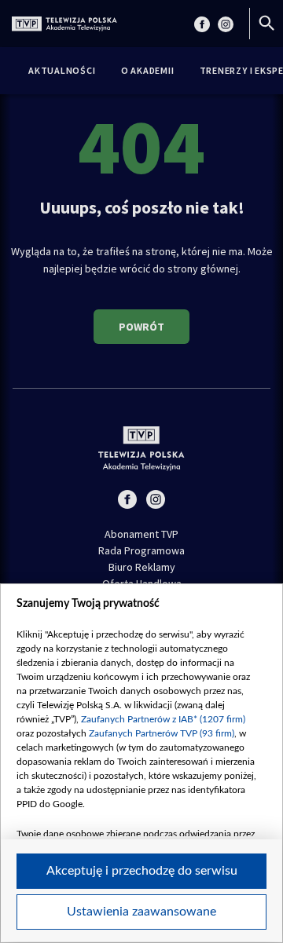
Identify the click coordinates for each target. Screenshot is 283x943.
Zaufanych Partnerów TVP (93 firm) (161, 733)
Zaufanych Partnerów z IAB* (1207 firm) (163, 719)
